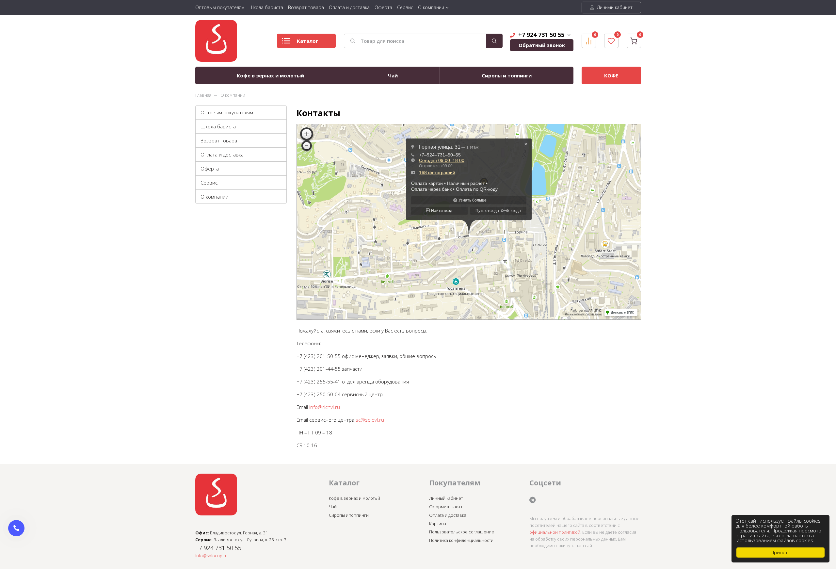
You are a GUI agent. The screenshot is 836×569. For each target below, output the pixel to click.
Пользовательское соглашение (461, 532)
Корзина (437, 524)
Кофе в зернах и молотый (270, 75)
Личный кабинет (614, 7)
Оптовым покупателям (220, 7)
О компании (431, 7)
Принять (781, 552)
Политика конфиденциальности (461, 540)
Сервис (405, 7)
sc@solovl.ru (370, 419)
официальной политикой (554, 532)
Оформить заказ (445, 507)
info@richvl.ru (324, 407)
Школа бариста (266, 7)
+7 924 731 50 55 (541, 35)
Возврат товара (306, 7)
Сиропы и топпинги (507, 75)
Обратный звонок (542, 45)
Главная (203, 95)
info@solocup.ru (211, 556)
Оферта (383, 7)
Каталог (307, 41)
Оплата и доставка (349, 7)
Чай (393, 75)
